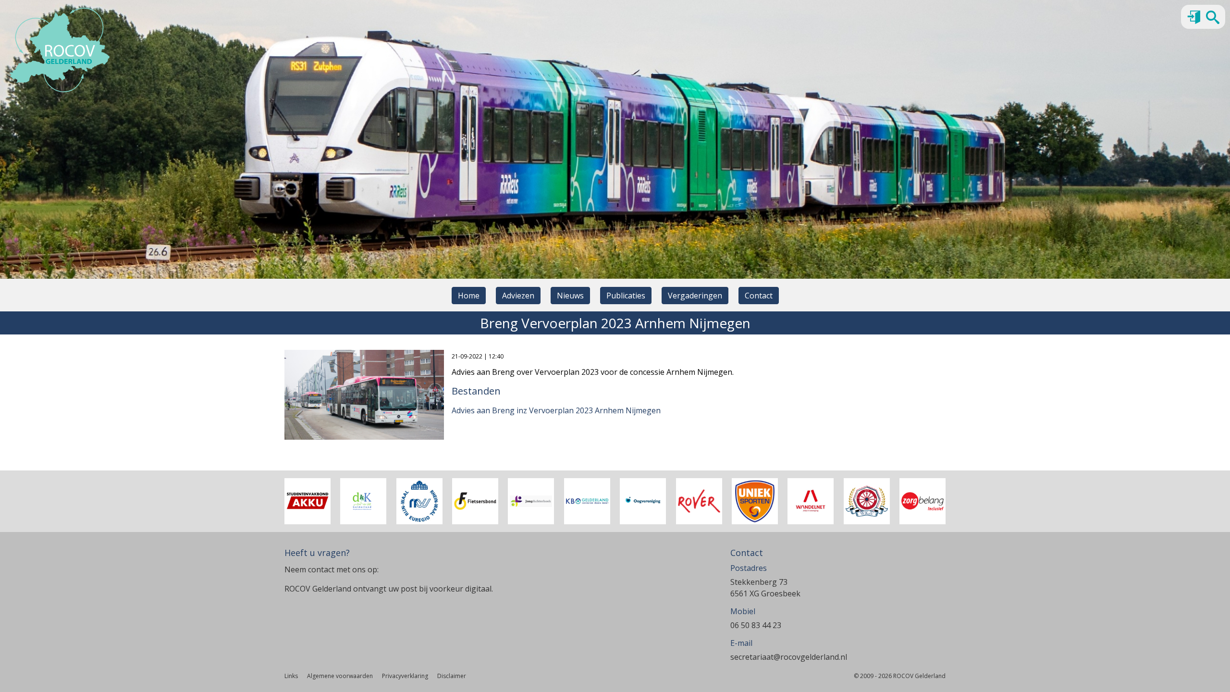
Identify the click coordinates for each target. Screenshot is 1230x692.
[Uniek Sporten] (755, 501)
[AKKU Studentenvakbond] (307, 501)
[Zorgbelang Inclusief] (922, 501)
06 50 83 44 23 (755, 625)
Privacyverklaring (405, 676)
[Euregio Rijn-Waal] (419, 501)
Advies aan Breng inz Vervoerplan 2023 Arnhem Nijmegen (556, 410)
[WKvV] (867, 501)
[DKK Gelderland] (363, 501)
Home (469, 295)
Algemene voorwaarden (340, 676)
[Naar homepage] (60, 50)
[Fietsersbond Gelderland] (475, 501)
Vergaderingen (695, 295)
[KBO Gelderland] (587, 501)
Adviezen (518, 295)
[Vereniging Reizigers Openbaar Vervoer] (699, 501)
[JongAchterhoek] (531, 501)
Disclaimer (451, 676)
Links (291, 676)
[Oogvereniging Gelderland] (643, 501)
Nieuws (570, 295)
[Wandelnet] (810, 501)
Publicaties (625, 295)
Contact (759, 295)
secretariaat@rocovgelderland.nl (788, 657)
